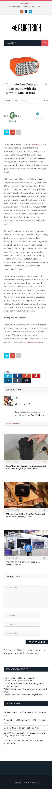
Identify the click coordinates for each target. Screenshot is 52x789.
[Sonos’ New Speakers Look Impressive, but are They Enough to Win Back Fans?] (26, 448)
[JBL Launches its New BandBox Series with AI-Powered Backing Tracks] (26, 496)
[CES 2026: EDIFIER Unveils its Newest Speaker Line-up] (26, 544)
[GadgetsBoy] (26, 27)
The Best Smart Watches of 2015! (18, 680)
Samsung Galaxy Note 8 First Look (25, 6)
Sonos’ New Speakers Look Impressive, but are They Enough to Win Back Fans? (26, 467)
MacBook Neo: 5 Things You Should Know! (22, 728)
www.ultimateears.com (33, 342)
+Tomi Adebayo (37, 415)
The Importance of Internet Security (19, 678)
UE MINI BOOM (37, 144)
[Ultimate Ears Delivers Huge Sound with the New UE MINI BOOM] (26, 78)
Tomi (8, 101)
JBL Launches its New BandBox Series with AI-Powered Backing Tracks (25, 515)
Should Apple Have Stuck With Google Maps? (23, 694)
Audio (45, 101)
